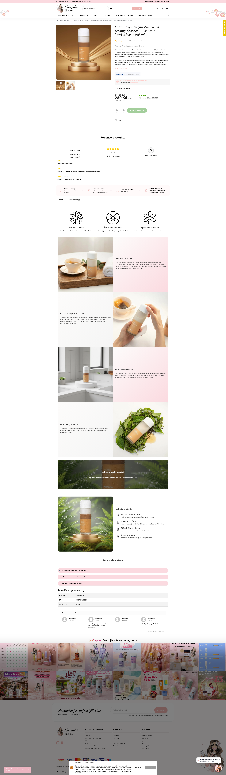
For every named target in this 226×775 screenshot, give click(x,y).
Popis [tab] (61, 200)
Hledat (111, 8)
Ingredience (145, 748)
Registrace (116, 735)
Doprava (87, 735)
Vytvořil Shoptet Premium (65, 772)
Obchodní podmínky (91, 746)
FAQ (86, 741)
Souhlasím (151, 768)
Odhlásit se (116, 746)
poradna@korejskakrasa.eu (161, 1)
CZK (157, 8)
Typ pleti (144, 741)
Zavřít (133, 119)
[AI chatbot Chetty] (218, 768)
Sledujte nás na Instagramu (120, 640)
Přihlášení (116, 738)
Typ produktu (145, 738)
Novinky (143, 743)
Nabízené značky (146, 735)
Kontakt (87, 743)
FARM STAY (79, 595)
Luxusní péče (145, 746)
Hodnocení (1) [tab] (74, 200)
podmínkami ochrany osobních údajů (157, 715)
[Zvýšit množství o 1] (123, 111)
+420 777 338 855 (71, 1)
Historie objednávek (119, 743)
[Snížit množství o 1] (117, 111)
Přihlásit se (160, 710)
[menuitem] (65, 15)
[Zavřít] (219, 759)
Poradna (137, 8)
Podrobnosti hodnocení (138, 41)
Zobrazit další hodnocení (156, 631)
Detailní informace (120, 68)
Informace (103, 767)
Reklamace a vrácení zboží (93, 738)
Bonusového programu (132, 74)
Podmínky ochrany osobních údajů (95, 748)
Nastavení (138, 768)
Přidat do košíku (136, 110)
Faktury (115, 741)
